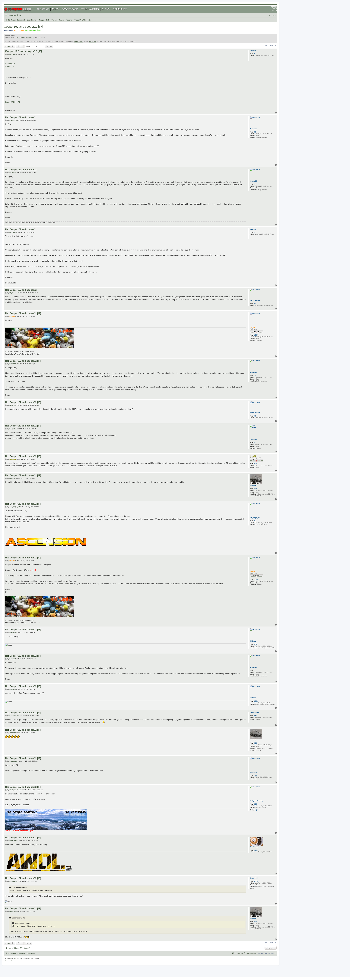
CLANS (106, 9)
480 (255, 715)
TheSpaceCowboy (256, 801)
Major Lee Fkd (255, 300)
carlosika (253, 51)
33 (255, 132)
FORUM (274, 7)
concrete (253, 485)
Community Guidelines (25, 38)
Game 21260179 (12, 102)
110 (255, 775)
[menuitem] (19, 15)
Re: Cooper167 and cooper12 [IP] (23, 313)
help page (92, 42)
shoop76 (253, 456)
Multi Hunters (19, 30)
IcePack (252, 327)
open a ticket (78, 42)
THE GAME (43, 9)
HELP (275, 8)
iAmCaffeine (254, 847)
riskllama (253, 641)
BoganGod (254, 878)
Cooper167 (10, 64)
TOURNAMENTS (90, 9)
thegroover (254, 772)
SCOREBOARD (70, 9)
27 (255, 443)
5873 (256, 881)
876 (255, 488)
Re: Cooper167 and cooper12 (21, 117)
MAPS (55, 9)
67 (255, 303)
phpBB (15, 958)
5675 (256, 464)
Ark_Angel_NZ (255, 518)
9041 (256, 644)
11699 (256, 850)
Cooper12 (9, 66)
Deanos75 (253, 129)
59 (255, 521)
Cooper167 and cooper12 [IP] (23, 26)
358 (255, 804)
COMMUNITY (120, 9)
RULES (274, 10)
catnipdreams (254, 712)
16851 (256, 335)
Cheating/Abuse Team (32, 30)
